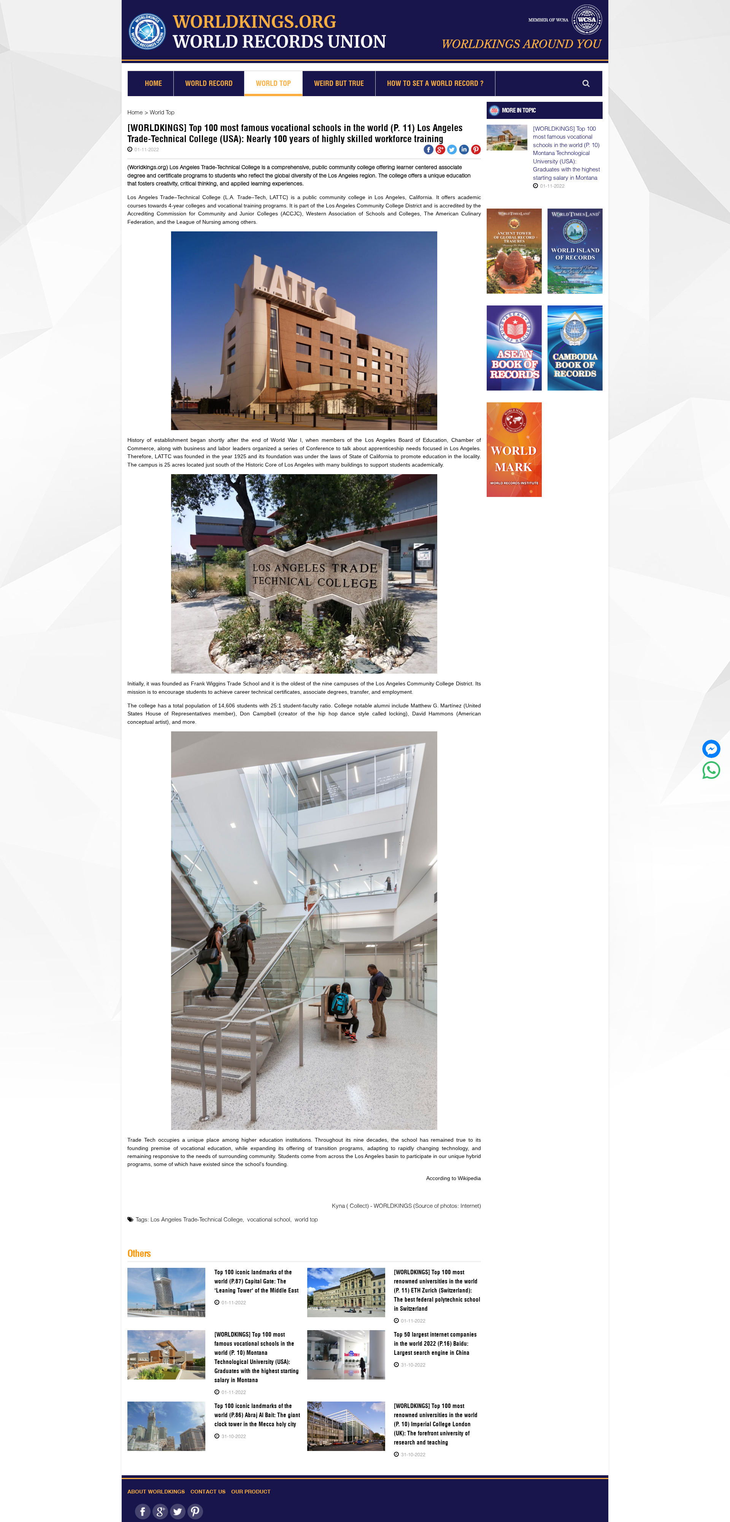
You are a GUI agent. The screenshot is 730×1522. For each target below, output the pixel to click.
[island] (575, 251)
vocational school (268, 1219)
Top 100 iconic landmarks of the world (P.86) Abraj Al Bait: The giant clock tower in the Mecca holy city (257, 1415)
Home (153, 83)
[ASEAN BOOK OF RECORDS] (514, 348)
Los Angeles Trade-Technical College (197, 1219)
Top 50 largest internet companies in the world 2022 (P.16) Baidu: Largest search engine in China (435, 1343)
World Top (273, 83)
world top (306, 1219)
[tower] (514, 251)
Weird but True (339, 83)
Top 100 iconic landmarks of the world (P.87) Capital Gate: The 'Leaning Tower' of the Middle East (256, 1281)
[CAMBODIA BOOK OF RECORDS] (575, 348)
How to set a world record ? (435, 83)
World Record (209, 83)
